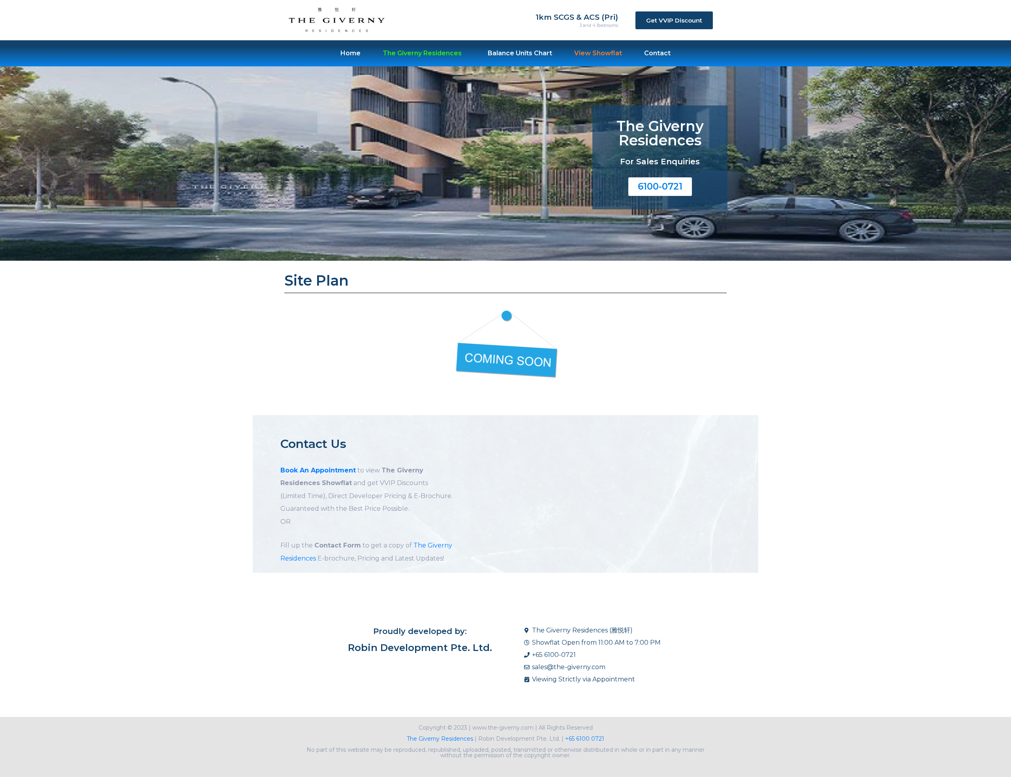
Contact (657, 53)
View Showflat (598, 53)
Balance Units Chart (520, 53)
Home (350, 53)
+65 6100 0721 (584, 738)
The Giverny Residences (440, 738)
